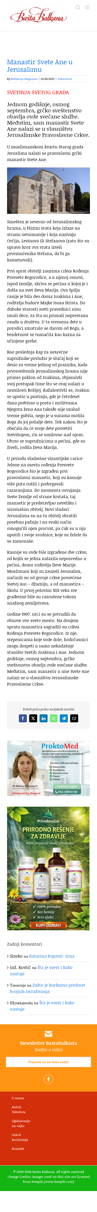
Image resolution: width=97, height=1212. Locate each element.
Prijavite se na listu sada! (48, 1062)
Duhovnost (65, 79)
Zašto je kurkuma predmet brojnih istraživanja (47, 988)
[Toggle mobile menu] (87, 7)
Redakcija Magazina (24, 79)
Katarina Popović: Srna (51, 956)
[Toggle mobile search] (78, 7)
